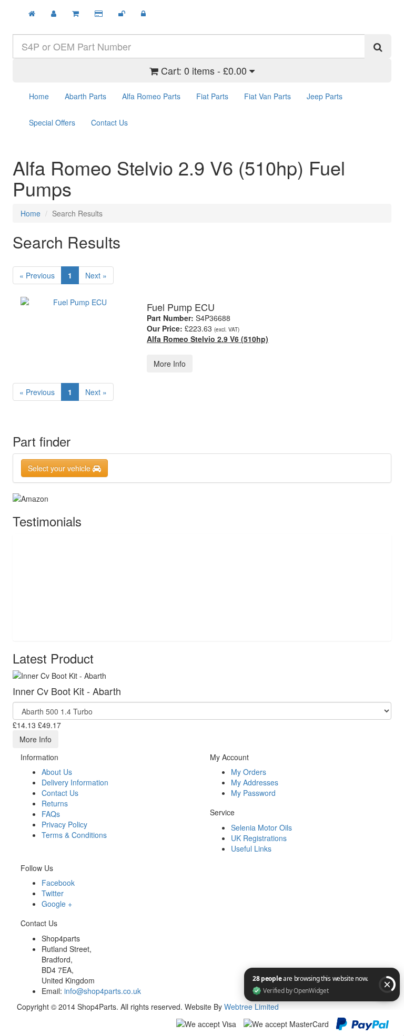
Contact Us (109, 122)
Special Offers (52, 122)
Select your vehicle (60, 468)
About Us (57, 771)
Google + (57, 903)
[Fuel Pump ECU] (76, 302)
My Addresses (254, 782)
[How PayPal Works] (362, 1022)
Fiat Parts (212, 96)
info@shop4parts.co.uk (102, 991)
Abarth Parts (85, 96)
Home (39, 96)
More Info (170, 363)
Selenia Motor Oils (261, 827)
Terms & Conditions (74, 835)
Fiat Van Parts (267, 96)
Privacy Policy (64, 824)
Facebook (58, 882)
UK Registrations (259, 838)
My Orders (248, 771)
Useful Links (251, 848)
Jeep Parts (324, 96)
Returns (55, 803)
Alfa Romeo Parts (151, 96)
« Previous (37, 275)
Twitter (53, 893)
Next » (96, 275)
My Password (253, 793)
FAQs (51, 814)
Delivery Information (75, 782)
